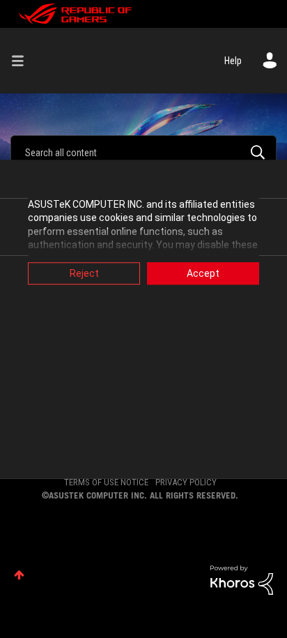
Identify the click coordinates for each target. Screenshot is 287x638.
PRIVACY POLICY (186, 482)
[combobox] (143, 152)
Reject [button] (84, 273)
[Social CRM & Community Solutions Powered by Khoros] (241, 578)
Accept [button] (203, 273)
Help (233, 60)
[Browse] (23, 60)
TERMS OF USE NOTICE (106, 482)
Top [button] (19, 575)
